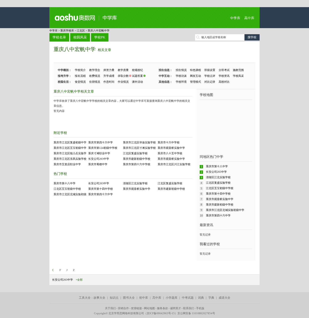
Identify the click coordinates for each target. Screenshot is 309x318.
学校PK (99, 37)
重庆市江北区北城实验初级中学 (225, 210)
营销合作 (123, 308)
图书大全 (129, 297)
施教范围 (238, 70)
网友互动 (195, 75)
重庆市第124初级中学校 (102, 147)
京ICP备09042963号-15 (161, 313)
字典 (211, 297)
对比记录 (209, 81)
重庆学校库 (67, 30)
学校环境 (181, 81)
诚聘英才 (175, 308)
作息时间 (108, 81)
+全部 (79, 279)
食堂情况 (80, 81)
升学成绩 (108, 75)
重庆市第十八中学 (64, 183)
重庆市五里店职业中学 (67, 164)
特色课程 (195, 70)
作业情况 (123, 81)
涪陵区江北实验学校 (135, 183)
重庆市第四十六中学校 (136, 164)
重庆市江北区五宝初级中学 (70, 147)
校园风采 (80, 37)
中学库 (235, 18)
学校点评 (209, 75)
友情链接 (136, 308)
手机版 (200, 308)
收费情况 (94, 75)
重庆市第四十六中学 (100, 142)
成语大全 (224, 297)
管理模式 (195, 81)
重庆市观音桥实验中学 (171, 147)
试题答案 (137, 75)
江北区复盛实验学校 (135, 153)
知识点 (114, 297)
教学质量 (123, 70)
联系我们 (188, 308)
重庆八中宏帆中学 (99, 30)
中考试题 (188, 297)
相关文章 (104, 50)
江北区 (81, 30)
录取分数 (123, 75)
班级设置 (209, 70)
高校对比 (224, 81)
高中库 (249, 18)
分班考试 (224, 70)
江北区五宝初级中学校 (67, 188)
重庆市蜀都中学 (97, 164)
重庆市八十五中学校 (170, 153)
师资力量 (108, 70)
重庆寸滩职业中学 (99, 153)
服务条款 (162, 308)
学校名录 (59, 37)
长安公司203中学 (98, 158)
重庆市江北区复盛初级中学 (70, 142)
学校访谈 (181, 75)
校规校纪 (137, 70)
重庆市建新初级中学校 (136, 158)
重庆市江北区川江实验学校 (174, 164)
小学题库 (171, 297)
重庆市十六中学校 (169, 142)
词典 (201, 297)
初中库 (143, 297)
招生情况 (181, 70)
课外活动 (137, 81)
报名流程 (80, 75)
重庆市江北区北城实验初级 (70, 194)
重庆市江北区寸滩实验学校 (139, 147)
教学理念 (94, 70)
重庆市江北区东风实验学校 (70, 158)
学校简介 (80, 70)
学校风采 (238, 75)
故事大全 (99, 297)
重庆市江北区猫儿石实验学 (70, 153)
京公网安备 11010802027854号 (196, 313)
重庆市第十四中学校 (100, 188)
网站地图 (149, 308)
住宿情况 (94, 81)
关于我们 (110, 308)
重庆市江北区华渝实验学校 (139, 142)
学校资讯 (224, 75)
